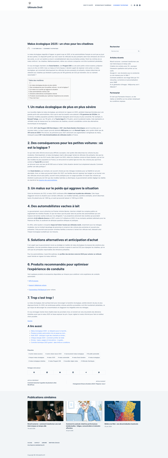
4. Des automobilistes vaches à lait (39, 91)
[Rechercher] (131, 5)
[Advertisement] (83, 23)
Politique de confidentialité (36, 445)
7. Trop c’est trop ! (34, 98)
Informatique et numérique (103, 5)
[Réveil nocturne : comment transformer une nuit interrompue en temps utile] (45, 411)
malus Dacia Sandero (78, 357)
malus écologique (94, 357)
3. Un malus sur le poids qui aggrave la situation (43, 89)
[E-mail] (60, 372)
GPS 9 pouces (33, 281)
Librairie (44, 442)
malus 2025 (51, 357)
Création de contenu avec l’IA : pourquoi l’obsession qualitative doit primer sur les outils (123, 68)
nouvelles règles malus (71, 361)
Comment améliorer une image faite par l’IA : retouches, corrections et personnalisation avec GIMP (125, 80)
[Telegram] (86, 372)
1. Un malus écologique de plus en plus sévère (43, 85)
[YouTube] (139, 5)
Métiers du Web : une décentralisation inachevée (121, 424)
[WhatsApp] (98, 372)
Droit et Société (88, 5)
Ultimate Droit (35, 7)
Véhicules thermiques (87, 361)
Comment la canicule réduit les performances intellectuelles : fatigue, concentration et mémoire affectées (83, 426)
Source (30, 321)
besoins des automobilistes (48, 180)
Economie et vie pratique (120, 5)
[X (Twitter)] (137, 5)
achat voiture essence (36, 354)
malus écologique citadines (37, 361)
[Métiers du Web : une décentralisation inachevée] (122, 411)
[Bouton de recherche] (138, 51)
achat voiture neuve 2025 (54, 354)
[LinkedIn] (73, 372)
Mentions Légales (54, 442)
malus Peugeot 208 (54, 361)
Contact (37, 442)
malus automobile (63, 357)
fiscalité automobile (93, 354)
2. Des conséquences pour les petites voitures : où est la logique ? (49, 87)
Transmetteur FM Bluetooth (38, 290)
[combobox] (123, 51)
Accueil (30, 442)
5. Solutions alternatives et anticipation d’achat (43, 93)
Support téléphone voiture (37, 285)
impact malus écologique (36, 357)
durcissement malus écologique (74, 354)
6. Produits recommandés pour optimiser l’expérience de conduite (49, 96)
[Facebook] (134, 5)
